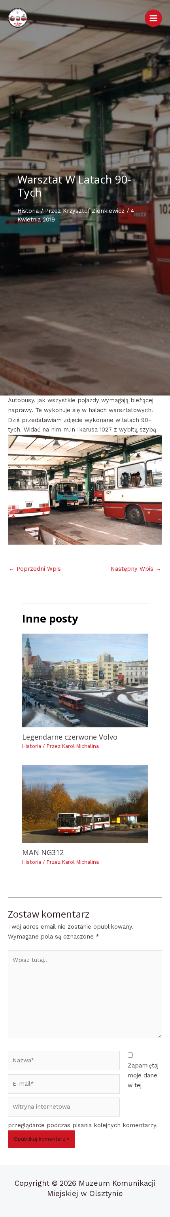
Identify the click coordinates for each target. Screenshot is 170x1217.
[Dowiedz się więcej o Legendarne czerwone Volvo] (84, 681)
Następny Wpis (136, 568)
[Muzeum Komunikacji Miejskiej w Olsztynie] (18, 18)
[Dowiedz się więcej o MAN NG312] (84, 804)
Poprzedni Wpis (35, 568)
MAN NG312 (43, 852)
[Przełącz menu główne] (153, 18)
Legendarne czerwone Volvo (69, 737)
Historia (28, 210)
